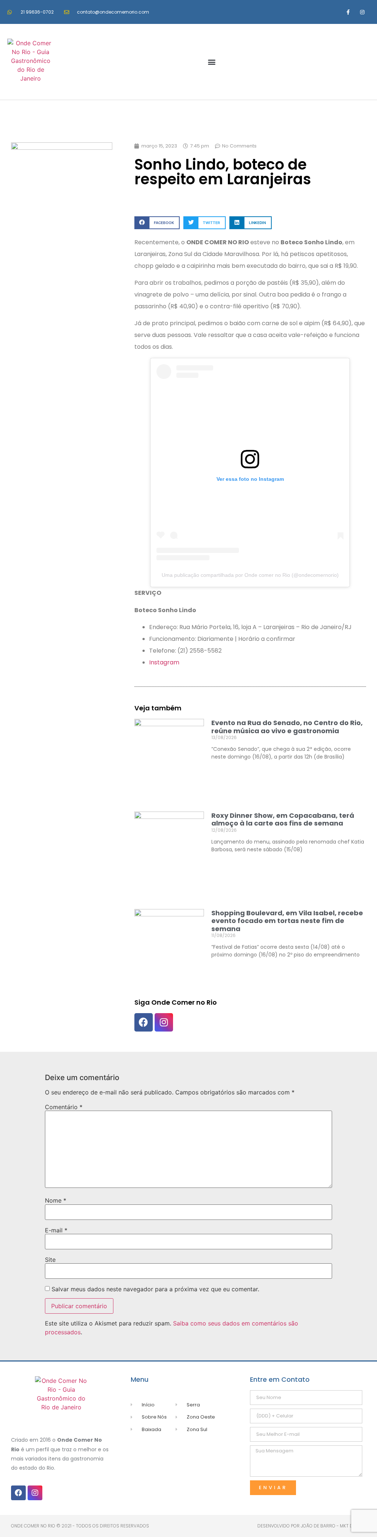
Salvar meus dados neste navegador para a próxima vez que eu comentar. (155, 1289)
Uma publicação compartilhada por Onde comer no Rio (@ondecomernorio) (250, 575)
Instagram (164, 662)
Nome (55, 1200)
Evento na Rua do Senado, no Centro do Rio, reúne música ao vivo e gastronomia (287, 726)
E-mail (56, 1230)
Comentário (63, 1107)
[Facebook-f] (348, 12)
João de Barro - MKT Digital (333, 1526)
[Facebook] (143, 1022)
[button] (212, 62)
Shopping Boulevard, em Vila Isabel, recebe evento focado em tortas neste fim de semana (287, 920)
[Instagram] (362, 12)
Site (50, 1260)
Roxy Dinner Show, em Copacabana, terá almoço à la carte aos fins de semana (282, 819)
